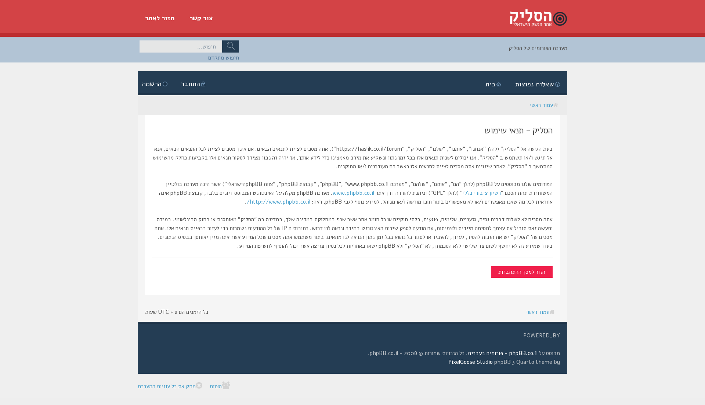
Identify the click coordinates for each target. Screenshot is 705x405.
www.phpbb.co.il (353, 193)
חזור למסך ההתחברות (521, 272)
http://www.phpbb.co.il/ (278, 201)
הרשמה (152, 84)
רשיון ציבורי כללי (482, 193)
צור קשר (201, 18)
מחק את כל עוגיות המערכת (167, 386)
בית (490, 84)
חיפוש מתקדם (223, 57)
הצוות (216, 386)
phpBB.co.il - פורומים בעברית (503, 353)
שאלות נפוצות (534, 84)
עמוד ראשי (541, 105)
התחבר (190, 84)
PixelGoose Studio (470, 362)
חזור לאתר (160, 18)
